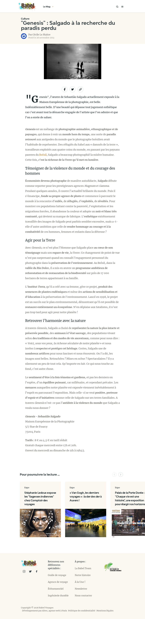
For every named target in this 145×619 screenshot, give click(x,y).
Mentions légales (104, 610)
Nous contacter (83, 595)
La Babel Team (83, 568)
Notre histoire (83, 575)
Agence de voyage (58, 581)
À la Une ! (80, 581)
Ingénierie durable (58, 595)
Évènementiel (55, 588)
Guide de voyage (57, 575)
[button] (114, 474)
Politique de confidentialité (81, 610)
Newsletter (81, 588)
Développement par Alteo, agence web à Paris (44, 610)
